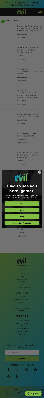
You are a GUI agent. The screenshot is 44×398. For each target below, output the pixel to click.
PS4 (22, 210)
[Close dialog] (40, 172)
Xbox (22, 216)
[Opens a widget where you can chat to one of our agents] (33, 394)
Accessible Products (22, 223)
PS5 (22, 204)
